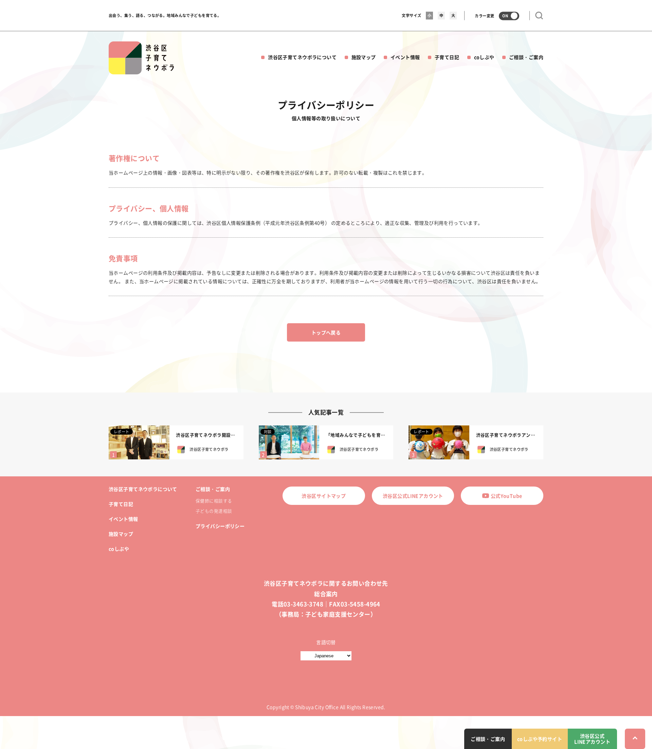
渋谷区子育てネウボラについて (302, 57)
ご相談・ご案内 (526, 57)
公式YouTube (506, 495)
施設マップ (363, 57)
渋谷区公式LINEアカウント (413, 495)
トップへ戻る (326, 332)
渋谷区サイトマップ (324, 495)
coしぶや (484, 57)
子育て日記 (447, 57)
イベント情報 (405, 57)
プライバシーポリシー (220, 526)
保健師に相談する (214, 500)
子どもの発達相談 (214, 511)
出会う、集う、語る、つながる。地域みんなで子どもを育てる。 (165, 15)
